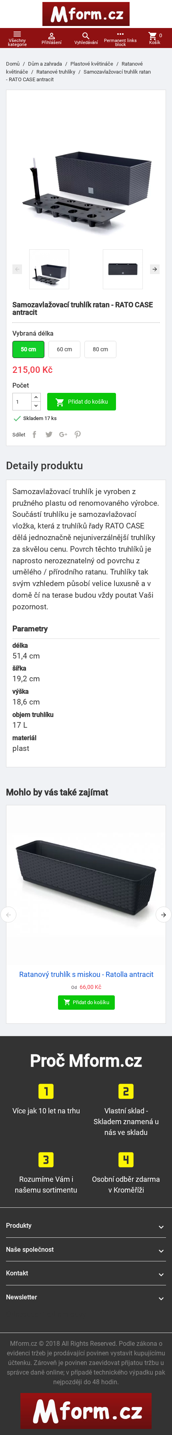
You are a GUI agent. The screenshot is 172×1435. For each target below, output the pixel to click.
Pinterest (77, 434)
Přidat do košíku (81, 402)
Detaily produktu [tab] (44, 466)
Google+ (63, 434)
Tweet (49, 434)
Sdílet (34, 434)
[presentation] (17, 269)
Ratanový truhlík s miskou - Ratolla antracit (86, 975)
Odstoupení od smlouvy (46, 1314)
